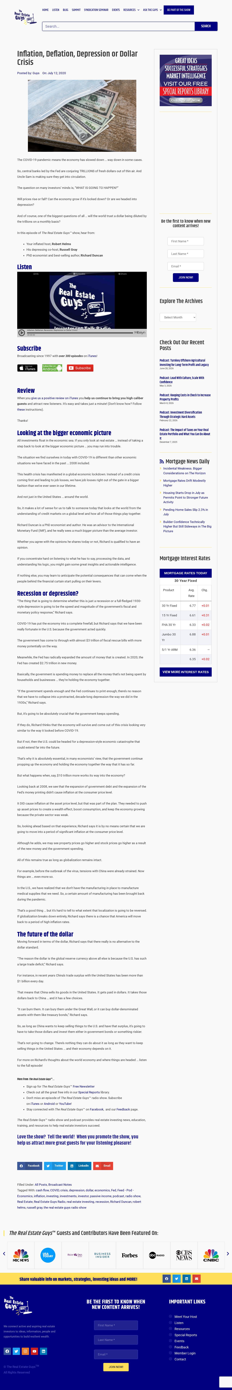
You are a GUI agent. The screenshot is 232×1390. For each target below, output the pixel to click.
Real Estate (25, 1202)
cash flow (42, 1190)
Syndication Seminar (96, 10)
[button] (29, 1166)
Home (45, 10)
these (21, 409)
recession (102, 1202)
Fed (113, 1190)
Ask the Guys (150, 10)
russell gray (34, 1207)
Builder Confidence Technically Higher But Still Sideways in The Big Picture (187, 526)
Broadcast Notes (60, 1184)
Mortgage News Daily (188, 462)
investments (68, 1196)
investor (83, 1196)
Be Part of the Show (178, 10)
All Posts (41, 1184)
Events (116, 10)
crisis (64, 1190)
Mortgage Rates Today (185, 573)
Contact (180, 1359)
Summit (76, 10)
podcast (118, 1196)
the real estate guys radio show (65, 1207)
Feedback (123, 1109)
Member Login (185, 1353)
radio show (132, 1196)
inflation (39, 1196)
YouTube (65, 1104)
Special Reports (89, 1092)
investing (52, 1196)
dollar (89, 1190)
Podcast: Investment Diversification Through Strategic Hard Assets (181, 414)
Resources (129, 10)
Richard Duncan (120, 1202)
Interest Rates (195, 672)
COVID (54, 1190)
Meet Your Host (186, 1317)
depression (76, 1190)
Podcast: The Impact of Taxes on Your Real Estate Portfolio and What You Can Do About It (185, 434)
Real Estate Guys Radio (49, 1202)
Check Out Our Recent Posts (182, 345)
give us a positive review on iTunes (54, 398)
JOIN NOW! (186, 277)
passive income (100, 1196)
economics (102, 1190)
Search (206, 26)
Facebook (96, 1109)
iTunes (92, 356)
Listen (55, 10)
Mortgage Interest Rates (185, 558)
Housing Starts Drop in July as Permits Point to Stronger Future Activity (185, 497)
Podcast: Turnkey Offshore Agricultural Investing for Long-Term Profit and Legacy (184, 362)
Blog (65, 10)
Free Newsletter (84, 1086)
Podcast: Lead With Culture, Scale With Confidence (182, 380)
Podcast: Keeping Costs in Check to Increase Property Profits (185, 397)
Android (49, 1104)
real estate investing (80, 1202)
